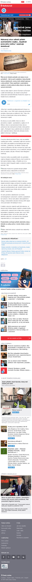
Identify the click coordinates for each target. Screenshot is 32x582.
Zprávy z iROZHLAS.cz (9, 474)
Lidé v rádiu (20, 530)
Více (28, 19)
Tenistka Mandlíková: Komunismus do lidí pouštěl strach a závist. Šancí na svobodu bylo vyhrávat (19, 304)
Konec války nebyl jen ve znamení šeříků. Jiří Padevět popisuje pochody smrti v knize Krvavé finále (16, 243)
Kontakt (19, 535)
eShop (3, 533)
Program (4, 19)
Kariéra (19, 533)
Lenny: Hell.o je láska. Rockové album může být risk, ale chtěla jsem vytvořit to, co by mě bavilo (18, 320)
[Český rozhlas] (6, 2)
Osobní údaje (10, 577)
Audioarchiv (19, 19)
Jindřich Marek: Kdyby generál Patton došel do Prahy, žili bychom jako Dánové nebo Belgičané (16, 252)
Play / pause (4, 102)
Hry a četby (5, 275)
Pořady (11, 19)
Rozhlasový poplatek (23, 537)
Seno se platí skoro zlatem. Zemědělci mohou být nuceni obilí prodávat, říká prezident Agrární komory (15, 499)
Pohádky (4, 278)
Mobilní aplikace (6, 548)
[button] (29, 104)
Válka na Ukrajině (6, 526)
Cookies (3, 577)
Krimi (14, 275)
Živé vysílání (5, 282)
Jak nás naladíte (21, 526)
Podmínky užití (19, 577)
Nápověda (20, 528)
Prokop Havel (6, 73)
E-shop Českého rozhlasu (10, 378)
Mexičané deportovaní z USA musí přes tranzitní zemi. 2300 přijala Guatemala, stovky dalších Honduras (14, 510)
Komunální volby (6, 528)
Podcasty (4, 545)
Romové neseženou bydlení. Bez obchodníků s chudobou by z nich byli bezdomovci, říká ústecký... (19, 347)
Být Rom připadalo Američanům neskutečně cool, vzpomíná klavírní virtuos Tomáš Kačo (19, 355)
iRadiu (3, 226)
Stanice (3, 530)
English (26, 577)
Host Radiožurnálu (6, 51)
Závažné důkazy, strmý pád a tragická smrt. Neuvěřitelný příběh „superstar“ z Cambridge (19, 297)
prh (6, 259)
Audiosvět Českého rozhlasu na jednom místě (13, 289)
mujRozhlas (4, 270)
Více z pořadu (6, 343)
